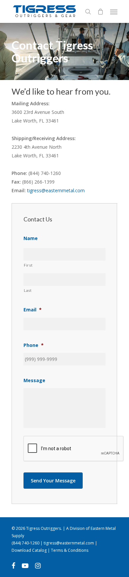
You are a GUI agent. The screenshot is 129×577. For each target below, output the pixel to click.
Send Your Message (53, 480)
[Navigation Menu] (113, 11)
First (28, 265)
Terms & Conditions (69, 550)
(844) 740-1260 (25, 543)
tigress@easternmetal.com (56, 190)
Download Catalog (29, 550)
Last (28, 290)
